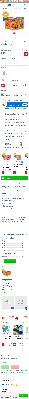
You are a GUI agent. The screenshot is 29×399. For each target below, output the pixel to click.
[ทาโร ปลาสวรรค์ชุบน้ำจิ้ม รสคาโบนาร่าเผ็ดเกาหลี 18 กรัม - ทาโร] (7, 157)
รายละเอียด (8, 178)
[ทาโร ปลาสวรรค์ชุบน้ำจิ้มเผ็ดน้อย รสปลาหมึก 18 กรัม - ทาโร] (7, 273)
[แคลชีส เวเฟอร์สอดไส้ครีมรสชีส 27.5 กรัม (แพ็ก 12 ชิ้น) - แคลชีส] (18, 157)
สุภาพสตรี (14, 367)
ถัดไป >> (26, 9)
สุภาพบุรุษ (5, 367)
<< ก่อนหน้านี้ (16, 9)
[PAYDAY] (14, 1)
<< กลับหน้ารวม (4, 9)
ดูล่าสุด (4, 266)
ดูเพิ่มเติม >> (24, 293)
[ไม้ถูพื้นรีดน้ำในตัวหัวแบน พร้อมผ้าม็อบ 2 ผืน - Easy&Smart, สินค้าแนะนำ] (18, 330)
